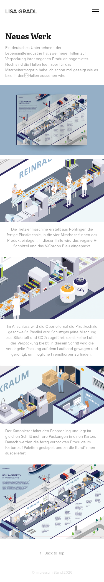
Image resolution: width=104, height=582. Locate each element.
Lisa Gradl (21, 11)
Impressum (44, 572)
